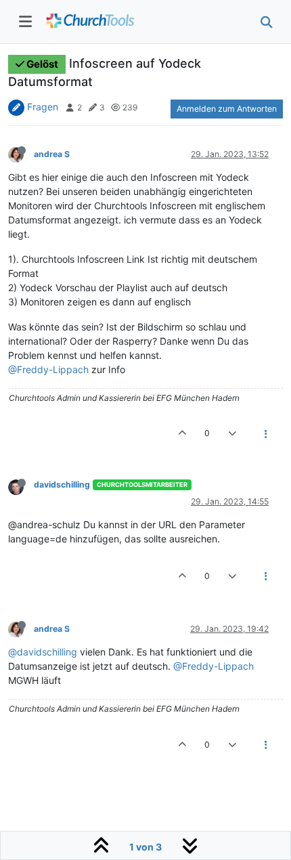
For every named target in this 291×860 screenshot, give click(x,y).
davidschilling (62, 484)
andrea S (52, 154)
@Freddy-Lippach (48, 369)
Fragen (42, 106)
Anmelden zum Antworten (227, 109)
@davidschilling (42, 652)
